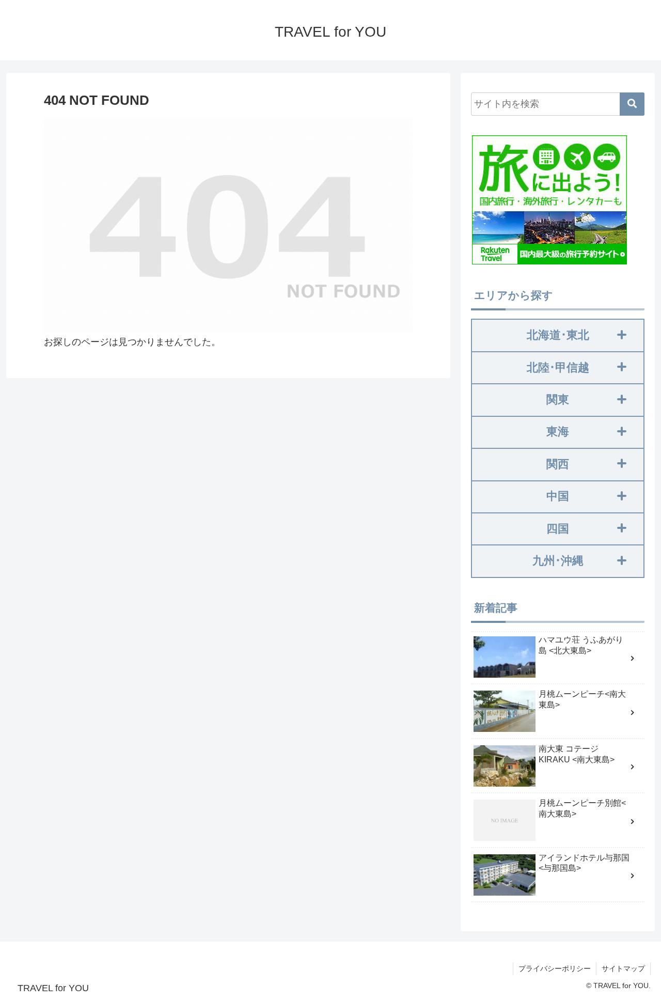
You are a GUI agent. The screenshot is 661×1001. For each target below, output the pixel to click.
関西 (557, 464)
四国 (557, 528)
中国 (557, 496)
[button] (632, 104)
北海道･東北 (558, 335)
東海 (557, 431)
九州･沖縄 (558, 560)
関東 (557, 399)
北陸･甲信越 (558, 367)
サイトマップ (623, 968)
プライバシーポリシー (554, 968)
